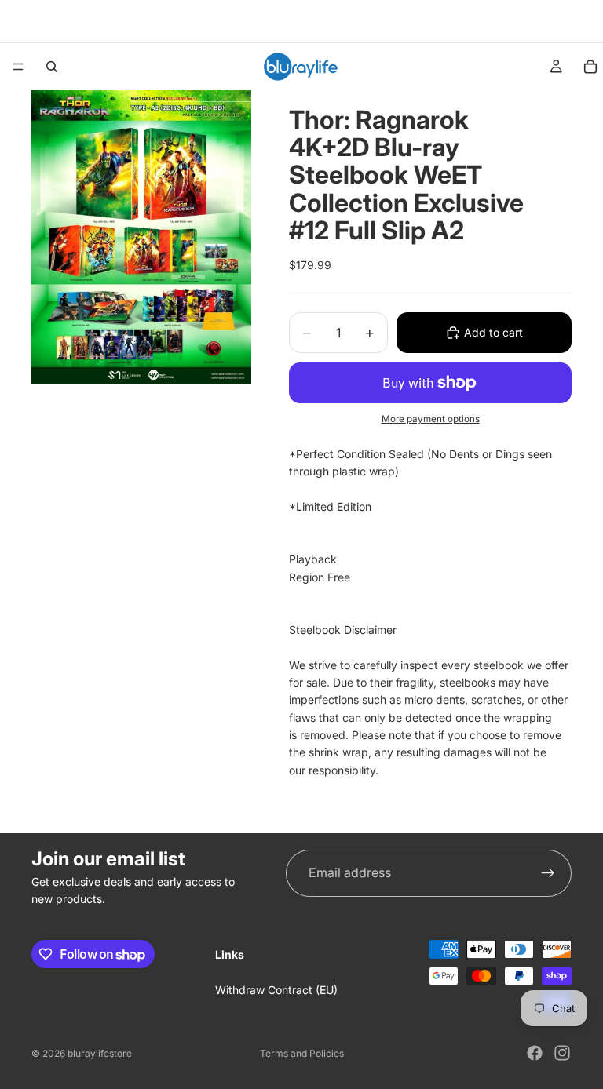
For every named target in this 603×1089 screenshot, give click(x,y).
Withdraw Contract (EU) (276, 990)
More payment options (431, 418)
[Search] (52, 66)
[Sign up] (548, 873)
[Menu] (18, 67)
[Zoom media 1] (141, 237)
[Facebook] (534, 1052)
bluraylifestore (100, 1053)
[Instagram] (562, 1052)
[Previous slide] (37, 21)
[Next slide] (554, 21)
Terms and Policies (302, 1053)
